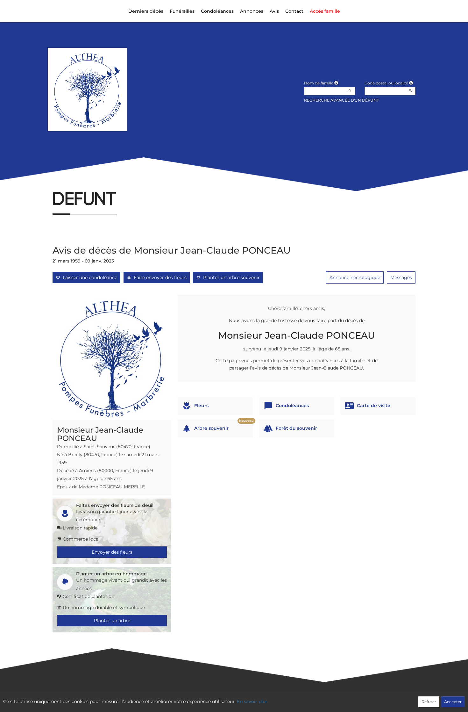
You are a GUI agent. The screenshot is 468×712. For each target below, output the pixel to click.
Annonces (251, 11)
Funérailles (182, 11)
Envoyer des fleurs (112, 552)
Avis (274, 11)
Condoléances (217, 11)
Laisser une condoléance (88, 277)
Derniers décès (145, 11)
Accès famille (325, 11)
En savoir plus (252, 701)
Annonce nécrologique (355, 277)
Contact (294, 11)
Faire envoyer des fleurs (159, 277)
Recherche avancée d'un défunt (341, 100)
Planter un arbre (112, 620)
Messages (401, 277)
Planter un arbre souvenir (230, 277)
